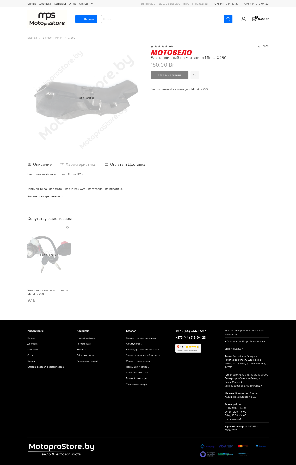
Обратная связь (85, 355)
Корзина (81, 349)
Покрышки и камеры (137, 366)
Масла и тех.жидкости (138, 361)
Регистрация (84, 343)
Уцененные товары (136, 384)
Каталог (89, 19)
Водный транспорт (136, 378)
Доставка (45, 3)
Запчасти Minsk (52, 37)
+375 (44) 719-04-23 (256, 3)
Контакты (60, 3)
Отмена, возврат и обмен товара (45, 366)
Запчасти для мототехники (141, 338)
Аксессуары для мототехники (142, 349)
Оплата (31, 3)
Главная (32, 37)
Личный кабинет (86, 338)
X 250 (71, 37)
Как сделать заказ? (87, 361)
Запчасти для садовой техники (143, 355)
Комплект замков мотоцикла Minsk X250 (47, 292)
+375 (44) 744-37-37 (225, 3)
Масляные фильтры (137, 372)
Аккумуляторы (134, 343)
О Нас (72, 3)
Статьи (83, 3)
